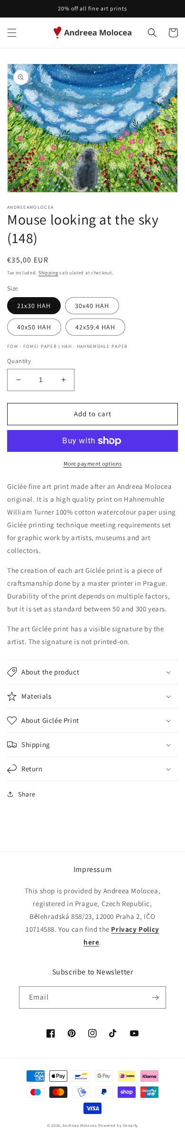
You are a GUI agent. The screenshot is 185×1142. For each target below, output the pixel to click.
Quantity (19, 361)
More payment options (93, 463)
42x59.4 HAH (95, 327)
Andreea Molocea (80, 1125)
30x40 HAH (92, 305)
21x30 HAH (34, 305)
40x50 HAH (34, 327)
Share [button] (27, 794)
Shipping (48, 273)
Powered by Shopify (118, 1125)
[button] (11, 32)
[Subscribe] (155, 997)
